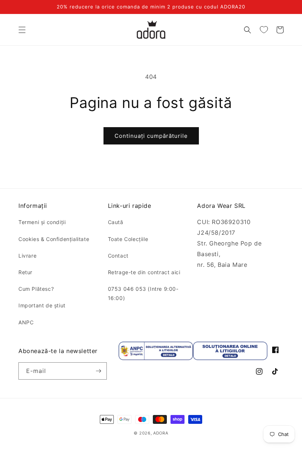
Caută (115, 222)
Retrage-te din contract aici (144, 272)
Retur (25, 272)
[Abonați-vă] (98, 371)
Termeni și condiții (42, 222)
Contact (118, 255)
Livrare (27, 255)
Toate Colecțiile (128, 239)
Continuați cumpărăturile (151, 135)
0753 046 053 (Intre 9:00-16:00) (143, 293)
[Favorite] (264, 30)
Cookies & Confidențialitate (53, 239)
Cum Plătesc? (36, 289)
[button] (22, 30)
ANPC (26, 322)
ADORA (160, 433)
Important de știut (42, 305)
